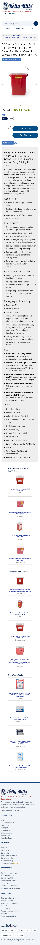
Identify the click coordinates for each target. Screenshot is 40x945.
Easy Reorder (5, 830)
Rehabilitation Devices (9, 903)
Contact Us (5, 853)
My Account (20, 28)
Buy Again (4, 828)
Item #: (5, 60)
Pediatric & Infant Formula (10, 911)
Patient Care (5, 906)
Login (3, 820)
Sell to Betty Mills (7, 858)
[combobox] (6, 128)
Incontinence (5, 908)
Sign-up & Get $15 (7, 875)
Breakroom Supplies (8, 916)
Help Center (5, 850)
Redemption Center (8, 881)
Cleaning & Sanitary (8, 898)
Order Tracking (6, 833)
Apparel (4, 913)
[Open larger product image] (19, 83)
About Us (4, 848)
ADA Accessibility (7, 861)
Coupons (4, 883)
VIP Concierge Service (9, 855)
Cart (32, 28)
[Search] (35, 23)
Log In (7, 28)
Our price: (8, 110)
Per (4, 115)
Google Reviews (10, 863)
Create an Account (7, 823)
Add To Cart (25, 128)
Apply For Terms (6, 838)
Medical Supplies (7, 901)
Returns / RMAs (6, 835)
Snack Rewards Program (9, 873)
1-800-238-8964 (12, 810)
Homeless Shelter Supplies (10, 888)
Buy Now (24, 135)
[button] (3, 85)
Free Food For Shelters (9, 886)
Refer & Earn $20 (7, 878)
